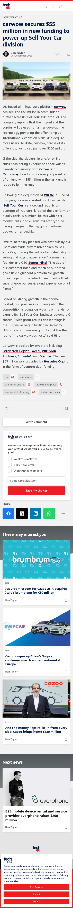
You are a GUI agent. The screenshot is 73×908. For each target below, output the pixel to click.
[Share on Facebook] (9, 513)
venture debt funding (17, 392)
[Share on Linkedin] (36, 513)
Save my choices (37, 490)
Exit (7, 583)
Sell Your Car (13, 205)
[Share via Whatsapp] (50, 513)
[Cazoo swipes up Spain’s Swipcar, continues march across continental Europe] (36, 627)
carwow (60, 107)
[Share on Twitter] (23, 513)
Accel (36, 351)
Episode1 (24, 356)
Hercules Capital (56, 361)
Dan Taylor (11, 600)
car (6, 377)
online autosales (50, 392)
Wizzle (49, 195)
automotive (26, 377)
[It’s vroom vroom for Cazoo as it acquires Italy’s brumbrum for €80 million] (36, 559)
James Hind (37, 263)
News (8, 722)
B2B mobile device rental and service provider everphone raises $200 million (36, 815)
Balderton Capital (16, 351)
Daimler (45, 356)
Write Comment (36, 422)
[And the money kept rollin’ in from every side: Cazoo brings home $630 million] (36, 699)
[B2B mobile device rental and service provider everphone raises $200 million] (36, 787)
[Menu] (68, 6)
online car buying (15, 384)
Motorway (11, 174)
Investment (10, 17)
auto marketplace (46, 384)
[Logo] (8, 6)
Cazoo (44, 169)
